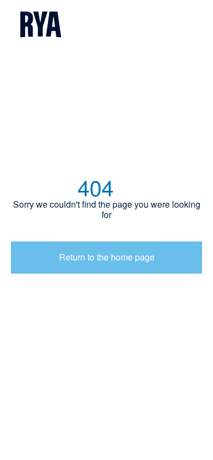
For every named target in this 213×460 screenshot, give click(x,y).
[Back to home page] (106, 25)
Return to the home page (107, 257)
